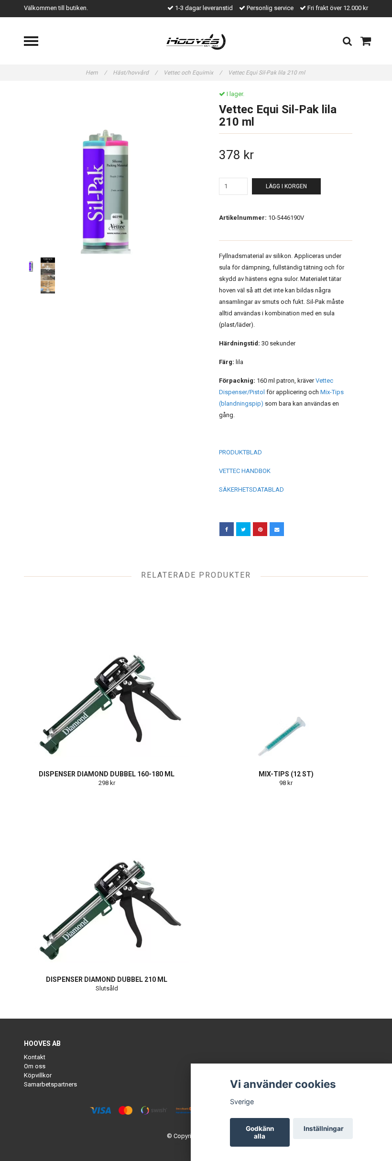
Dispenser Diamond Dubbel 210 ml (106, 979)
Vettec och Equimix (192, 72)
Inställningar (324, 1128)
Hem (96, 72)
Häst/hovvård (135, 72)
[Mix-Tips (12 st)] (286, 674)
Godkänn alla (260, 1132)
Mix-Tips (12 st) (286, 774)
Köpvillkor (38, 1075)
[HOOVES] (196, 41)
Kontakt (34, 1057)
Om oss (34, 1066)
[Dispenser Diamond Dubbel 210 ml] (106, 880)
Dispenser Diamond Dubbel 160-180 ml (106, 774)
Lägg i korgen (286, 186)
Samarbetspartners (50, 1084)
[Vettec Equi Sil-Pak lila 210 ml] (106, 172)
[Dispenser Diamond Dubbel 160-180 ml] (106, 674)
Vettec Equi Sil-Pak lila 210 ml (267, 72)
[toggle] (36, 42)
